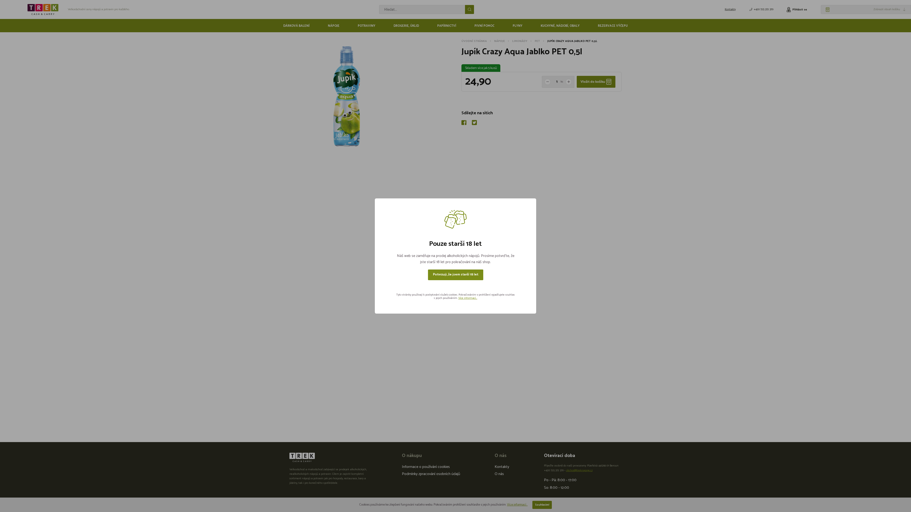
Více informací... (467, 298)
